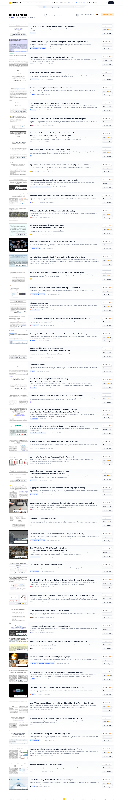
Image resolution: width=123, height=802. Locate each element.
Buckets (81, 3)
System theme (15, 799)
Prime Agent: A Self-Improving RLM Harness (46, 72)
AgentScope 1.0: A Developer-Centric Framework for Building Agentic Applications (59, 165)
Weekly (87, 14)
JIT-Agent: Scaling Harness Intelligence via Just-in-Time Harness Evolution (57, 426)
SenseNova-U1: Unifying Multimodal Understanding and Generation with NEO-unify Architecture (49, 380)
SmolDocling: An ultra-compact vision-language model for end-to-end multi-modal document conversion (49, 472)
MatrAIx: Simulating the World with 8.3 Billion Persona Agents (52, 780)
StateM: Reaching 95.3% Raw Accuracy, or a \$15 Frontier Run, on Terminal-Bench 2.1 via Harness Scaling (50, 349)
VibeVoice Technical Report (39, 303)
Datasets (64, 3)
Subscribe (76, 7)
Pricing (95, 3)
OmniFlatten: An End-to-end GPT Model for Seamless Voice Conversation (56, 395)
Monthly (92, 14)
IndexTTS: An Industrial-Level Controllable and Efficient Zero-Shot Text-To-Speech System (62, 703)
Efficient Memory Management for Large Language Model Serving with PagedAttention (61, 195)
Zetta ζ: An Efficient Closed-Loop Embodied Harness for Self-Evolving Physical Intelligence (62, 580)
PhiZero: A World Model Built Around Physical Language (50, 657)
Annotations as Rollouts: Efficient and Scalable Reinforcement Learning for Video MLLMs (62, 595)
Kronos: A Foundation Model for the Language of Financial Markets (54, 441)
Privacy (36, 799)
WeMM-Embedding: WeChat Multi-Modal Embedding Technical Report (55, 103)
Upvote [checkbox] (108, 26)
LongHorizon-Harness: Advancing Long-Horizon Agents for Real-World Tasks (57, 687)
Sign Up (111, 3)
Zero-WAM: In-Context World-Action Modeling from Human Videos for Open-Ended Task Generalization (48, 549)
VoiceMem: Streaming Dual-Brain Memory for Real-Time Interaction (54, 180)
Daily (82, 14)
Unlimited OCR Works (37, 364)
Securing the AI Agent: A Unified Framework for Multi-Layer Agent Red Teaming (58, 334)
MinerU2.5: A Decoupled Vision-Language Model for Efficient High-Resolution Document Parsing (47, 226)
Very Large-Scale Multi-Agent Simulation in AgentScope (50, 149)
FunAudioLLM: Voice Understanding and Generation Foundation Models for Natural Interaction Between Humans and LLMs (53, 134)
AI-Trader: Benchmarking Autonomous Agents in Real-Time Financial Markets (57, 272)
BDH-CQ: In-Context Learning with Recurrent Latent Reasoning (52, 26)
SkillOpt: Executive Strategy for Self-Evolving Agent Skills (50, 734)
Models (56, 3)
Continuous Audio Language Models (43, 518)
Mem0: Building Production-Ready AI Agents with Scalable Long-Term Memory (58, 257)
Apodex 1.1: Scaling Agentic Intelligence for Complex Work (51, 88)
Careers (55, 799)
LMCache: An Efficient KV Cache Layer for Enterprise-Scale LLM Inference (56, 749)
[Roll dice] (77, 15)
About (45, 799)
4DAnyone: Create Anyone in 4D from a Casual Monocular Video (52, 241)
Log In (105, 3)
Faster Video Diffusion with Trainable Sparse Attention (49, 611)
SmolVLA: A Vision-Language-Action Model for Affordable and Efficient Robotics (58, 641)
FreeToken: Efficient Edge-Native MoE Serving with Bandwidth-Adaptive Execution (59, 42)
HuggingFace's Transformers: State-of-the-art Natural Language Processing (57, 488)
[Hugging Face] (64, 799)
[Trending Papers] (97, 14)
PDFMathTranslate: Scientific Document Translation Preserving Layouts (56, 718)
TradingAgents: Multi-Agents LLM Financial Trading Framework (52, 57)
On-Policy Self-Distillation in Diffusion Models (46, 564)
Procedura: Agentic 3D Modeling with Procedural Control (50, 626)
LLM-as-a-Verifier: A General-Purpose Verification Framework (52, 457)
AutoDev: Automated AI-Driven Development (46, 764)
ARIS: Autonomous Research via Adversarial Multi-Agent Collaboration (55, 288)
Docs (90, 3)
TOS (27, 799)
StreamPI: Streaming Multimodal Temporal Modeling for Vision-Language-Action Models (62, 503)
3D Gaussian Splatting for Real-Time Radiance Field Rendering (52, 211)
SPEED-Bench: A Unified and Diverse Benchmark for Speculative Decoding (56, 672)
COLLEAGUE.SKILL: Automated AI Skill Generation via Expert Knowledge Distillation (60, 318)
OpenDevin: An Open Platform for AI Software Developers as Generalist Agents (58, 119)
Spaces (72, 3)
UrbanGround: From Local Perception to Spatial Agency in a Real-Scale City (57, 534)
